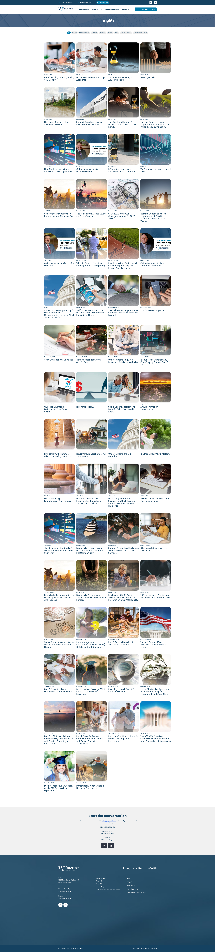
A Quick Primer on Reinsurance (149, 408)
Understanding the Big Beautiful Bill (119, 455)
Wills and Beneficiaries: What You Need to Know (154, 499)
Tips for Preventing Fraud (152, 310)
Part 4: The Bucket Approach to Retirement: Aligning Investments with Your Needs (154, 692)
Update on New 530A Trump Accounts (90, 78)
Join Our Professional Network (136, 893)
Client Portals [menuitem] (100, 878)
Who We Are (84, 10)
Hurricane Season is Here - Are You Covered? (57, 123)
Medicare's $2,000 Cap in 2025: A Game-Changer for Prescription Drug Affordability (123, 597)
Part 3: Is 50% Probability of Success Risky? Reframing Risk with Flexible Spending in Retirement (59, 740)
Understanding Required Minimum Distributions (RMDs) (123, 361)
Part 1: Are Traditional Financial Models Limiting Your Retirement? (123, 739)
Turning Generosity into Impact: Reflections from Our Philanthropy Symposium (154, 124)
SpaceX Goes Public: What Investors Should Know (89, 123)
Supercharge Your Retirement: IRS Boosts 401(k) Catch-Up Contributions (90, 645)
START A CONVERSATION (146, 9)
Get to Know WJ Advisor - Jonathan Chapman (152, 264)
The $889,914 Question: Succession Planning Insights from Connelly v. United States (155, 739)
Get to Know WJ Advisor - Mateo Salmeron (88, 170)
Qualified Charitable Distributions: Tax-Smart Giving (56, 409)
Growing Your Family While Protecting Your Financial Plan (59, 215)
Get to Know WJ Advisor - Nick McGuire (59, 264)
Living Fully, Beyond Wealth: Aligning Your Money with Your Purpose (91, 597)
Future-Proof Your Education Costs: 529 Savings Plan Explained (58, 788)
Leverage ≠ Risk (148, 77)
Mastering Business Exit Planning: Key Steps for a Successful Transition (88, 501)
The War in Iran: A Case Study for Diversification (91, 215)
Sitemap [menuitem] (154, 948)
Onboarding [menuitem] (100, 887)
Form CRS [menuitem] (99, 884)
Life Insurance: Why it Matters (155, 454)
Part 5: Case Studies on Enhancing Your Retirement (58, 690)
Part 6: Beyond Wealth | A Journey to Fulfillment (120, 643)
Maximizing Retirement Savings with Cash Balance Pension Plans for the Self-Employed (121, 502)
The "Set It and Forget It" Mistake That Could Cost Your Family (123, 124)
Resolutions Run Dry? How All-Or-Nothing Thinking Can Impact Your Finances (123, 266)
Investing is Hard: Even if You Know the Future (122, 690)
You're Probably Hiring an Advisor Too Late (120, 78)
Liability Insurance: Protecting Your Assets (91, 455)
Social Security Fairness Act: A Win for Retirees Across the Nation (59, 645)
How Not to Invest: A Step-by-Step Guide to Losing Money (59, 170)
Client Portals (104, 2)
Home (129, 879)
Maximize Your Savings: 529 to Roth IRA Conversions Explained (91, 692)
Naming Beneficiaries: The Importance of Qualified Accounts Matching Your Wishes (153, 217)
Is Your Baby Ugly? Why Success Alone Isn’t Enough (122, 170)
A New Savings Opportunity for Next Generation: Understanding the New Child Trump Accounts (59, 314)
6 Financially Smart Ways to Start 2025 (154, 549)
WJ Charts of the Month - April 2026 (155, 170)
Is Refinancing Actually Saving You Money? (59, 78)
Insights (125, 10)
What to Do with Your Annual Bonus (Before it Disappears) (90, 264)
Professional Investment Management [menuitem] (108, 890)
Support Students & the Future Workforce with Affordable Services (123, 550)
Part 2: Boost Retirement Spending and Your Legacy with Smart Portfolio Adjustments (89, 740)
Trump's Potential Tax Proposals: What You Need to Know (154, 645)
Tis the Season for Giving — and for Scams (89, 361)
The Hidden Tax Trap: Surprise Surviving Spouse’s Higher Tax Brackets (123, 313)
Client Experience (112, 10)
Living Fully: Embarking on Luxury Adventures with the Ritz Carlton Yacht (89, 550)
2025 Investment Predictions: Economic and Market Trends (155, 596)
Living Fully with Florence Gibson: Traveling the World (57, 455)
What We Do (97, 10)
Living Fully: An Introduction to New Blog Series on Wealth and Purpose (59, 597)
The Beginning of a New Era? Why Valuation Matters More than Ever (58, 550)
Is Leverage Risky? (85, 406)
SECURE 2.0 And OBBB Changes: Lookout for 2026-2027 (122, 216)
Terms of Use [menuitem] (145, 948)
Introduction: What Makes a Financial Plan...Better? (90, 787)
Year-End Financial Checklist (58, 359)
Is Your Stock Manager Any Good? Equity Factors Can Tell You (155, 362)
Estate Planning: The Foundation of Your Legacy (57, 499)
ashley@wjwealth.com (109, 821)
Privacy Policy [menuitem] (134, 948)
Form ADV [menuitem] (99, 881)
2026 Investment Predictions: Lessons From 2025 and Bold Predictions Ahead (90, 313)
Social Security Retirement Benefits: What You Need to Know (121, 409)
